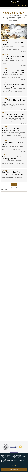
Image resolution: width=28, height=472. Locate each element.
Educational (3, 195)
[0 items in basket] (26, 5)
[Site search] (22, 5)
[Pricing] (19, 5)
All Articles (3, 193)
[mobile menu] (1, 5)
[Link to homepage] (14, 2)
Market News (4, 196)
